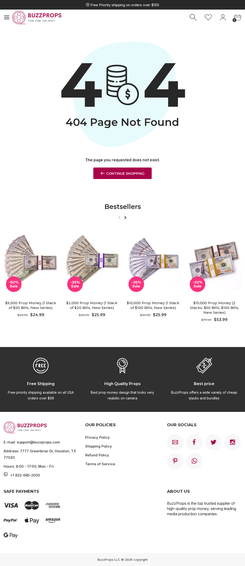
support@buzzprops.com (38, 442)
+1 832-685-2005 (25, 475)
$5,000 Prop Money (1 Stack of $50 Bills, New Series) (30, 305)
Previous (119, 217)
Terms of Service (100, 464)
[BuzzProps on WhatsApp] (194, 461)
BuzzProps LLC (109, 559)
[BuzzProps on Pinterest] (175, 461)
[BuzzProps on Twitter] (213, 442)
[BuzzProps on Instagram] (232, 442)
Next (125, 217)
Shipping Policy (98, 446)
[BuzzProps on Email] (175, 442)
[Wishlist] (208, 17)
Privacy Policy (97, 437)
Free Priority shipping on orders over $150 (124, 5)
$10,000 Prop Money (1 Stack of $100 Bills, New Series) (153, 305)
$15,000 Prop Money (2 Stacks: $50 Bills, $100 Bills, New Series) (214, 308)
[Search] (193, 17)
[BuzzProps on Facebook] (194, 442)
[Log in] (223, 17)
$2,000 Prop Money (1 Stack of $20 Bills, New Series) (91, 305)
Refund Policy (97, 455)
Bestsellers (122, 207)
